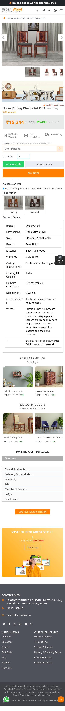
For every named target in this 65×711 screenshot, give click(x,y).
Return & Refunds (43, 637)
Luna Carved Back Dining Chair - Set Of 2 (49, 438)
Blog (4, 657)
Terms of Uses (41, 642)
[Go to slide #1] (32, 72)
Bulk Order (7, 652)
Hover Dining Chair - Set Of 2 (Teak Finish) (26, 18)
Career (5, 647)
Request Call (60, 261)
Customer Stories (43, 657)
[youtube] (26, 623)
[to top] (61, 699)
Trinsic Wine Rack (13, 391)
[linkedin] (20, 623)
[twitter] (4, 623)
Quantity (8, 156)
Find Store (32, 547)
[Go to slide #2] (47, 72)
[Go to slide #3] (54, 72)
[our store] (42, 10)
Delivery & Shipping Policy (47, 652)
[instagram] (15, 623)
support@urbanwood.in (18, 615)
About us (6, 637)
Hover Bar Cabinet (45, 391)
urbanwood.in (29, 700)
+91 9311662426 (14, 608)
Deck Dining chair (13, 437)
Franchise (7, 668)
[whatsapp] (6, 699)
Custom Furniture (43, 663)
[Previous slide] (3, 37)
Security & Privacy (43, 647)
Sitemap (6, 663)
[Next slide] (61, 37)
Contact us (7, 642)
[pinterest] (31, 623)
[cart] (54, 10)
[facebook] (9, 623)
